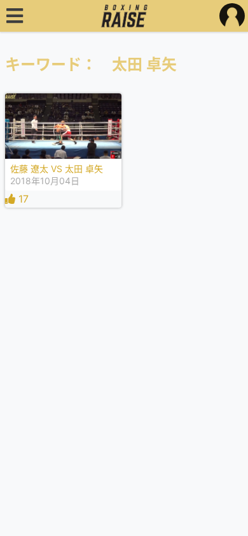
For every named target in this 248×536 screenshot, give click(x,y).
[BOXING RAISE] (124, 16)
